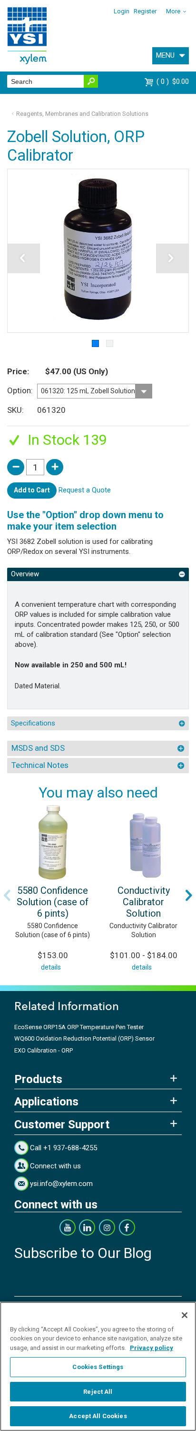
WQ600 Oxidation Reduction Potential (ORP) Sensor (84, 1038)
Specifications (33, 723)
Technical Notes (40, 765)
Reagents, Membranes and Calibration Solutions (82, 113)
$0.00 (174, 81)
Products (38, 1079)
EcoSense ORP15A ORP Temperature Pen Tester (79, 1027)
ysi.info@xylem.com (61, 1183)
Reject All (97, 1391)
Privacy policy (151, 1347)
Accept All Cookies (98, 1416)
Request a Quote (85, 490)
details (51, 967)
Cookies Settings (97, 1366)
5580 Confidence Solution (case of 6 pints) (52, 902)
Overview (25, 574)
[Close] (184, 1315)
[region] (98, 1366)
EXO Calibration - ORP (43, 1050)
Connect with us (55, 1166)
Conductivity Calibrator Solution (144, 902)
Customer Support (61, 1124)
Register (145, 11)
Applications (46, 1101)
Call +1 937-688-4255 (63, 1148)
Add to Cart (32, 490)
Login (121, 11)
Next (189, 895)
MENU (165, 55)
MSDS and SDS (38, 748)
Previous (7, 895)
